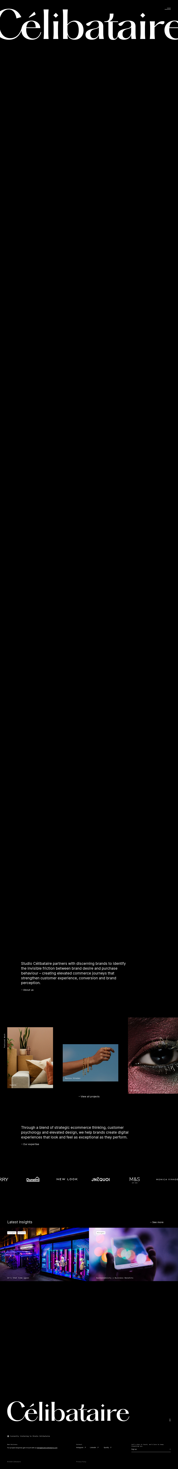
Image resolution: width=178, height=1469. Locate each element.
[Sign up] (170, 1449)
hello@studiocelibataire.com (47, 1448)
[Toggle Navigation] (168, 8)
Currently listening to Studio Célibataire (30, 1436)
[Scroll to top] (170, 1420)
